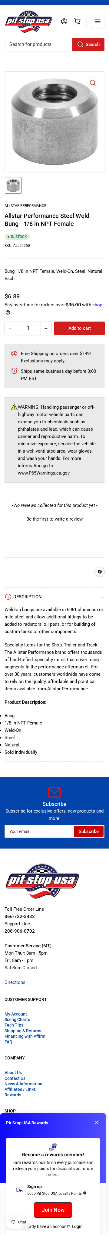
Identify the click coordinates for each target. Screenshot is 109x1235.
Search (93, 44)
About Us (13, 1072)
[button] (54, 518)
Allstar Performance (25, 206)
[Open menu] (97, 21)
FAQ (8, 1041)
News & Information (23, 1083)
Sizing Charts (17, 1019)
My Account (16, 1014)
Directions (15, 982)
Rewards (13, 1094)
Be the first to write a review (54, 519)
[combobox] (54, 44)
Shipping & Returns (23, 1030)
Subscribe (89, 831)
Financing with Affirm (25, 1036)
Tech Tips (14, 1025)
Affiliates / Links (20, 1089)
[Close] (96, 1122)
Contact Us (15, 1078)
